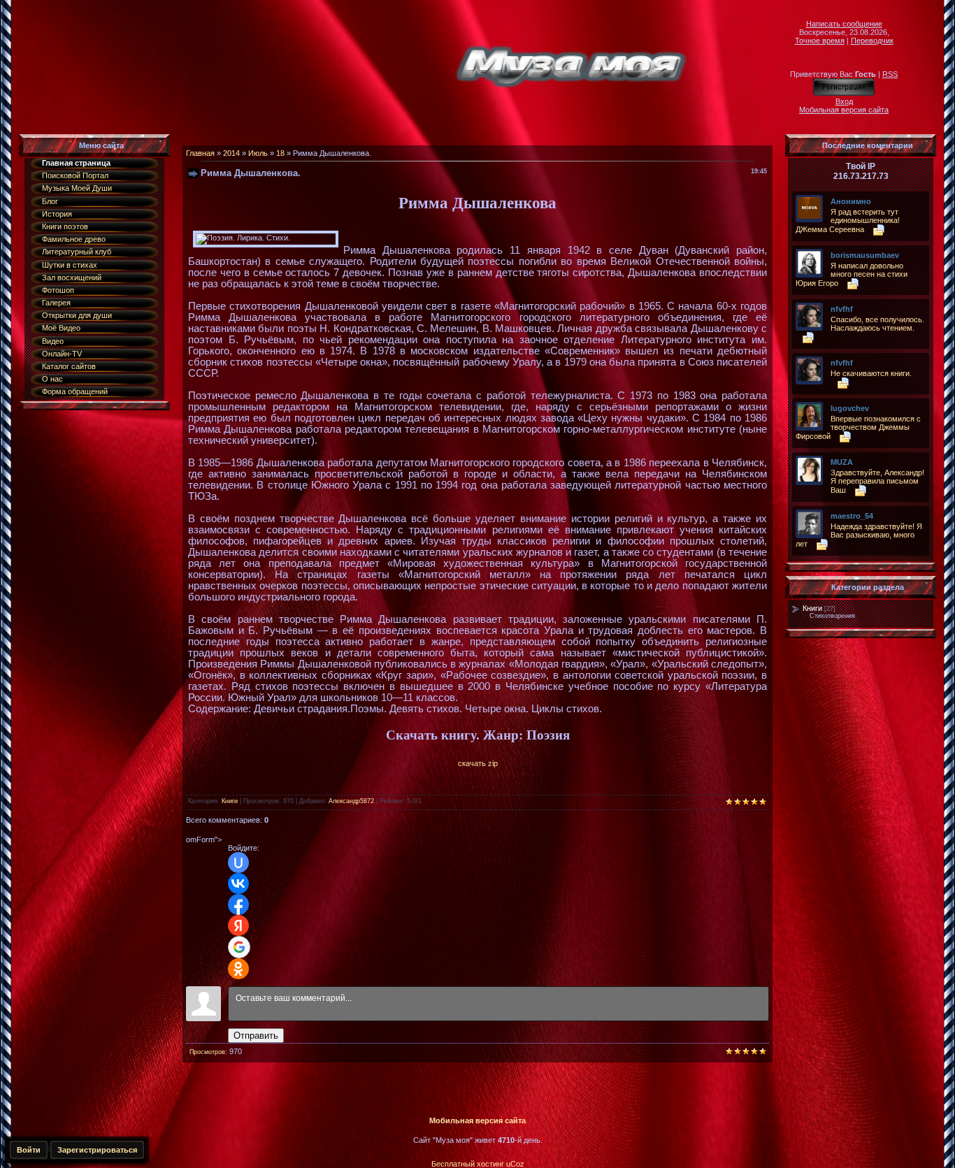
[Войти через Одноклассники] (238, 968)
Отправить (256, 1035)
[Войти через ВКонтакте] (238, 883)
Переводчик (872, 40)
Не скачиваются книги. (871, 373)
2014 (231, 153)
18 (280, 153)
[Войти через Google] (239, 947)
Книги (230, 801)
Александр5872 (351, 801)
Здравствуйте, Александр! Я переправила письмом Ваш (877, 481)
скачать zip (478, 763)
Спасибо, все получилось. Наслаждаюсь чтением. (877, 323)
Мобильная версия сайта (844, 110)
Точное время (820, 40)
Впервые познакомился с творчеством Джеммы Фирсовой (858, 427)
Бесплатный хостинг (467, 1164)
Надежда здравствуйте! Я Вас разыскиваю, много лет (859, 535)
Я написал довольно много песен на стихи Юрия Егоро (851, 274)
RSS (890, 74)
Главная (200, 153)
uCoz (515, 1164)
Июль (258, 153)
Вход (844, 101)
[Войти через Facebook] (238, 904)
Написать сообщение (844, 24)
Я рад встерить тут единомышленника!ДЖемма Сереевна (848, 220)
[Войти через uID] (238, 862)
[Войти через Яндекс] (238, 925)
